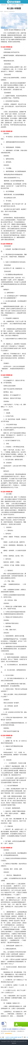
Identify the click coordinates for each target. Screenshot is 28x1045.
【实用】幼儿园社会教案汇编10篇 (13, 1037)
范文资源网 (13, 1041)
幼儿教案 (20, 4)
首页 (8, 4)
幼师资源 (13, 4)
